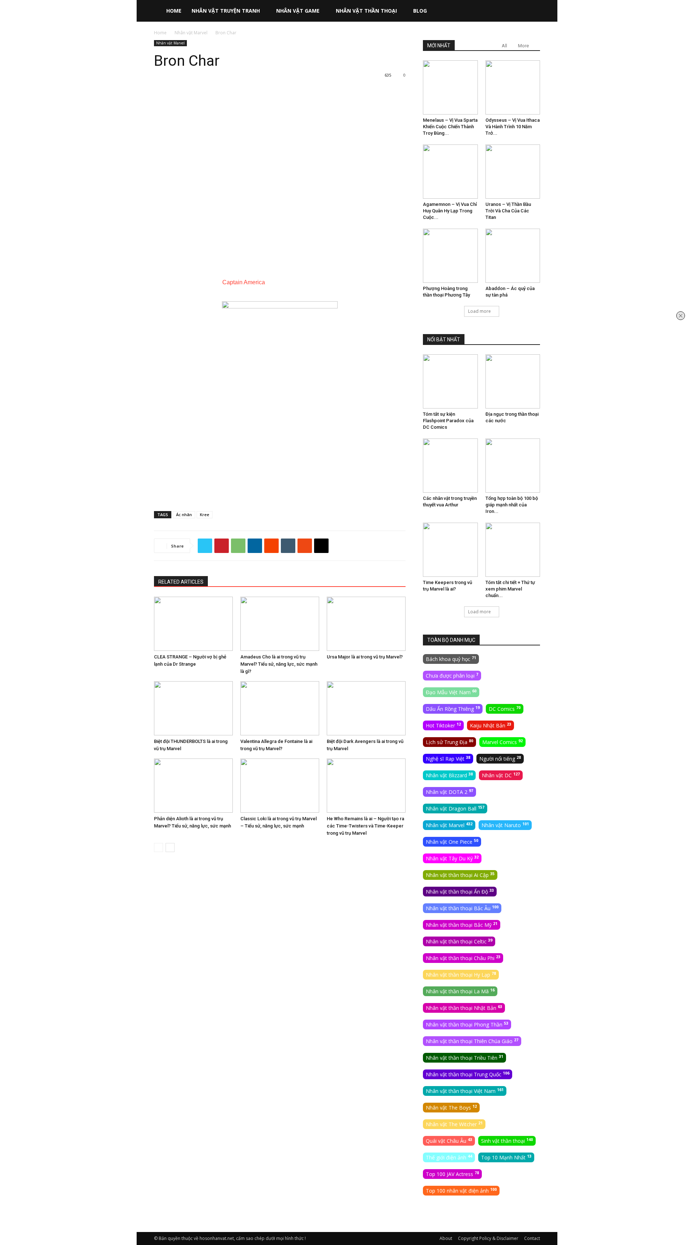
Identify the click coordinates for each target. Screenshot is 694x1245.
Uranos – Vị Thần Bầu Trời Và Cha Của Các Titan (508, 211)
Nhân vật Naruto (505, 825)
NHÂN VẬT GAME (298, 10)
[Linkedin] (255, 546)
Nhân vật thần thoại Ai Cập (460, 874)
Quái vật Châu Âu (449, 1140)
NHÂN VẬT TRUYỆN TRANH (226, 10)
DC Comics (504, 708)
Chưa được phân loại (452, 675)
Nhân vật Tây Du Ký (452, 858)
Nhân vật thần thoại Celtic (459, 941)
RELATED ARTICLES (181, 582)
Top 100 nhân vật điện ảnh (461, 1190)
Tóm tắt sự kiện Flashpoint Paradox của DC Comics (448, 420)
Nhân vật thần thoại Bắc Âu (462, 908)
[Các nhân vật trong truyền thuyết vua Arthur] (450, 465)
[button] (531, 11)
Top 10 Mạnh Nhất (506, 1157)
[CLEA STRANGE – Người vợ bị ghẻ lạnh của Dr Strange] (193, 624)
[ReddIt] (271, 546)
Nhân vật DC (501, 775)
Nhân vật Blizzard (449, 775)
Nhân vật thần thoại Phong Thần (467, 1024)
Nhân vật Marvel (191, 33)
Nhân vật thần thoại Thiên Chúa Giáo (472, 1041)
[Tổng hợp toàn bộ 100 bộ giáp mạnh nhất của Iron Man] (512, 465)
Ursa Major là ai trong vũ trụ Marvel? (365, 657)
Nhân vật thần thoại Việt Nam (465, 1090)
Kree (204, 514)
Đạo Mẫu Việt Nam (451, 692)
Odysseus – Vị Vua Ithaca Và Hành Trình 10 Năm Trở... (512, 126)
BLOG (420, 10)
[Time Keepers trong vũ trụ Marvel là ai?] (450, 550)
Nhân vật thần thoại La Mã (460, 991)
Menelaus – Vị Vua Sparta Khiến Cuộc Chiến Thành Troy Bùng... (450, 126)
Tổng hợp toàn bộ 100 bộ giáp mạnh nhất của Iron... (511, 505)
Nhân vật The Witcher (454, 1124)
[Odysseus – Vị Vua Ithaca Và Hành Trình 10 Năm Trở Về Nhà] (512, 87)
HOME (173, 10)
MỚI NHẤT (438, 45)
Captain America (243, 282)
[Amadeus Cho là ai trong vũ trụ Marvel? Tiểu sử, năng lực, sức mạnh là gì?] (279, 624)
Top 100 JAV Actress (452, 1173)
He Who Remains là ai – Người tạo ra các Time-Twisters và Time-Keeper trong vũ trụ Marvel (365, 826)
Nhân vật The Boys (451, 1107)
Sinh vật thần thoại (507, 1140)
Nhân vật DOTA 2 (449, 791)
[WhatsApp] (238, 546)
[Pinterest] (221, 546)
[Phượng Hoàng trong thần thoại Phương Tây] (450, 256)
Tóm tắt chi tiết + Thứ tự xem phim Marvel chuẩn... (510, 589)
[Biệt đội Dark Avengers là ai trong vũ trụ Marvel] (366, 708)
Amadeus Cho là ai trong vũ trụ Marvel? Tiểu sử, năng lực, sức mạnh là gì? (278, 664)
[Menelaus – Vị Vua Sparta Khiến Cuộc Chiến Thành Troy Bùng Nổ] (450, 87)
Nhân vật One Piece (452, 841)
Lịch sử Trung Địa (449, 741)
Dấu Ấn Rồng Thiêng (453, 708)
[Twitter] (205, 546)
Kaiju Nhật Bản (490, 725)
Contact (532, 1238)
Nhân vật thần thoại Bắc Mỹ (461, 924)
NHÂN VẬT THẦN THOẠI (366, 10)
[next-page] (170, 847)
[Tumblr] (288, 546)
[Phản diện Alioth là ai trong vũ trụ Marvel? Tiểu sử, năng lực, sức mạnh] (193, 785)
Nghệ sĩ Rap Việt (448, 758)
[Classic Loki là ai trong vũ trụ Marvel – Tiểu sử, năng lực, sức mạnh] (279, 785)
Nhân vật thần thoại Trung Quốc (467, 1074)
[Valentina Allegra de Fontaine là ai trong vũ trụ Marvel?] (279, 708)
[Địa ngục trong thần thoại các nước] (512, 381)
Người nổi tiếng (500, 758)
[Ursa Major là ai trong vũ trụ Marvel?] (366, 624)
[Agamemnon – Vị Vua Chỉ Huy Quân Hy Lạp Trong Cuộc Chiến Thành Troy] (450, 171)
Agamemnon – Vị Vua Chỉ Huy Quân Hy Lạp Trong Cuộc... (450, 211)
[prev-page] (158, 847)
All (504, 45)
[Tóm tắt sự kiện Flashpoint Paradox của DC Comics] (450, 381)
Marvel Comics (502, 741)
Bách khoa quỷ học (451, 658)
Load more (479, 311)
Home (160, 33)
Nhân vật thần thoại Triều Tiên (464, 1057)
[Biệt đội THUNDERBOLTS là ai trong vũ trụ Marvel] (193, 708)
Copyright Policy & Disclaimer (488, 1238)
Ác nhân (184, 514)
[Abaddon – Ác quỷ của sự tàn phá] (512, 256)
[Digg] (321, 546)
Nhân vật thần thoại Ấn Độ (460, 891)
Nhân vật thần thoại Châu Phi (463, 957)
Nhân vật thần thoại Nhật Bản (464, 1007)
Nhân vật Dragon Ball (455, 808)
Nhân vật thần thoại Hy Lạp (461, 974)
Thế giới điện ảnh (449, 1157)
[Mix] (304, 546)
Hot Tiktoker (443, 725)
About (446, 1238)
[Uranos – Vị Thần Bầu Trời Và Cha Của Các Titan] (512, 171)
